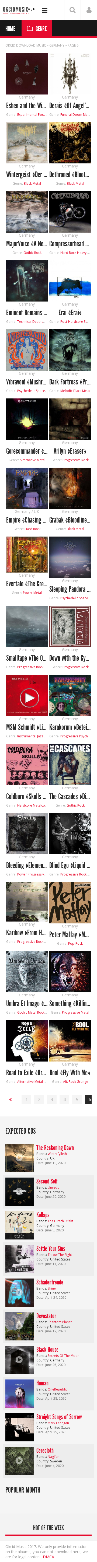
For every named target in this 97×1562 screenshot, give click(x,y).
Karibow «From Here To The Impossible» (27, 933)
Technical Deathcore (32, 321)
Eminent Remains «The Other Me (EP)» (27, 313)
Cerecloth (45, 1450)
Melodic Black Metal (75, 390)
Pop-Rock (75, 943)
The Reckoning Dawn (55, 1147)
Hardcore (24, 805)
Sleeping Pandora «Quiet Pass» (70, 589)
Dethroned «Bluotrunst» (70, 174)
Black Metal (32, 183)
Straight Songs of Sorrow (59, 1417)
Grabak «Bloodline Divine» (70, 520)
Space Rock (87, 598)
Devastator (46, 1316)
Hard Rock (68, 252)
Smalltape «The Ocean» (27, 658)
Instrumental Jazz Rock (34, 736)
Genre (41, 29)
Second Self (47, 1181)
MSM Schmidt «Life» (27, 727)
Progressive (69, 736)
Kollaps (42, 1215)
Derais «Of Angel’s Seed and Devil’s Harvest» (70, 105)
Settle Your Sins (50, 1248)
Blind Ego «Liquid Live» (70, 865)
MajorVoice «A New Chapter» (27, 244)
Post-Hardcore (71, 321)
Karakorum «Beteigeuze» (70, 727)
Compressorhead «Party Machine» (70, 244)
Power (22, 874)
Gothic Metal (26, 1012)
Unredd (54, 1187)
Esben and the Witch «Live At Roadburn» (27, 105)
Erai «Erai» (70, 313)
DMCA (48, 1556)
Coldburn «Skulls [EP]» (27, 796)
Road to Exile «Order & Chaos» (27, 1073)
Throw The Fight (60, 1254)
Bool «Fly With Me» (70, 1073)
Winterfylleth (57, 1153)
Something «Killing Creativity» (70, 1003)
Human (42, 1383)
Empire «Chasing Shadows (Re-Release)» (27, 520)
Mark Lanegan (58, 1423)
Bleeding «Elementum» (27, 865)
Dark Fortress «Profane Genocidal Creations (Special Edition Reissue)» (70, 382)
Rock (40, 1012)
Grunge (82, 1081)
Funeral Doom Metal (75, 114)
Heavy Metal (86, 252)
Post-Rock (45, 114)
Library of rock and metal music (19, 10)
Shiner (52, 1288)
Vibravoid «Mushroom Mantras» (27, 382)
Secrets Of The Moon (63, 1355)
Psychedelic (26, 390)
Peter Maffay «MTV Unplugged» (70, 934)
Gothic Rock (32, 252)
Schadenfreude (49, 1282)
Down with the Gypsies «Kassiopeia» (70, 658)
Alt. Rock (69, 1081)
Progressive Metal (41, 874)
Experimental (27, 114)
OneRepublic (57, 1389)
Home (10, 29)
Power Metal (32, 592)
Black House (47, 1349)
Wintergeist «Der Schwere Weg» (27, 174)
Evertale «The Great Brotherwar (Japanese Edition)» (27, 584)
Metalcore (40, 805)
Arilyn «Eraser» (70, 451)
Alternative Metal (32, 460)
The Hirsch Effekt (60, 1221)
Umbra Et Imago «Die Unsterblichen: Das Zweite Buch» (27, 1003)
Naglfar (53, 1456)
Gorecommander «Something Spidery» (27, 451)
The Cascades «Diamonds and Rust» (70, 796)
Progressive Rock (76, 460)
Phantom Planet (60, 1322)
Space (40, 390)
